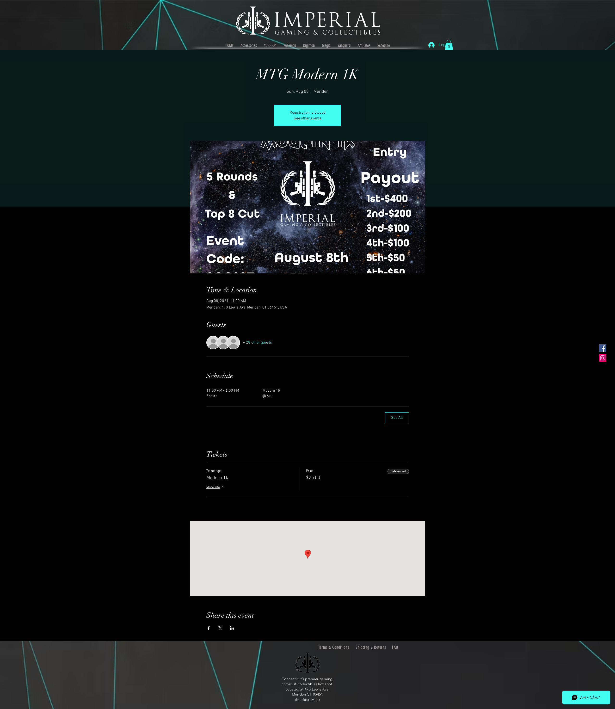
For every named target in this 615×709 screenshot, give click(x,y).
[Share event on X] (220, 628)
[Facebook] (602, 348)
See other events (307, 118)
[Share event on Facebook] (208, 628)
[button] (449, 45)
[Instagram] (602, 358)
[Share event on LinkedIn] (232, 628)
